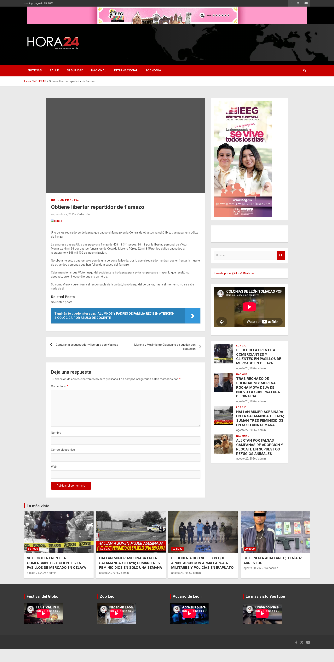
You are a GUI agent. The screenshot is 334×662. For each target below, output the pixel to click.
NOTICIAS (35, 70)
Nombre (56, 432)
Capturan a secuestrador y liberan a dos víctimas (87, 344)
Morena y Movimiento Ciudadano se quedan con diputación (165, 346)
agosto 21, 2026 (181, 572)
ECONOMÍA (153, 70)
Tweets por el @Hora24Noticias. (234, 273)
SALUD (54, 70)
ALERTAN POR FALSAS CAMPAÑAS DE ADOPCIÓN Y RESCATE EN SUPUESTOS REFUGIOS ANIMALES (259, 447)
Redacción (83, 214)
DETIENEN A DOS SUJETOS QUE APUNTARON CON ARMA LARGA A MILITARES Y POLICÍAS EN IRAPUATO (202, 563)
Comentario (59, 386)
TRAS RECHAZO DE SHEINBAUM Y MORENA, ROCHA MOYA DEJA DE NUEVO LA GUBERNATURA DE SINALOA (258, 387)
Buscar (281, 255)
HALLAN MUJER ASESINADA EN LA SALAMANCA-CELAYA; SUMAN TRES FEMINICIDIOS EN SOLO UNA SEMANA (260, 418)
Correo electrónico (63, 449)
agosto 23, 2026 (246, 368)
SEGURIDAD (75, 70)
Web (54, 466)
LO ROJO (241, 345)
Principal (72, 199)
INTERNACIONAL (126, 70)
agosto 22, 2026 (246, 430)
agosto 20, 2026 (253, 568)
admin (262, 368)
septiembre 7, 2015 (63, 214)
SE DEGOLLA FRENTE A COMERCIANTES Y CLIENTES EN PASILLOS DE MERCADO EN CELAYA (258, 356)
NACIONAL (98, 70)
